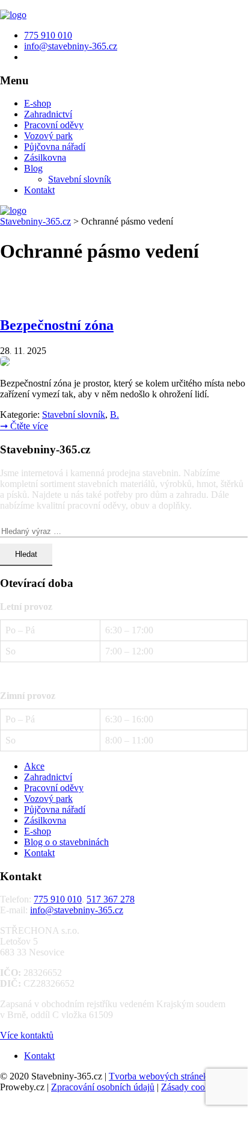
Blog (33, 168)
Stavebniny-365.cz (35, 221)
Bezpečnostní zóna (57, 325)
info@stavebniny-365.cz (76, 910)
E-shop (37, 103)
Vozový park (48, 136)
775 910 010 (58, 899)
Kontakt (39, 190)
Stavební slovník (79, 179)
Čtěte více (24, 426)
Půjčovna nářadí (54, 146)
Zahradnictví (48, 114)
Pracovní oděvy (54, 125)
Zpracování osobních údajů (102, 1087)
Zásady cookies (190, 1087)
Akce (34, 766)
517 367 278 (111, 899)
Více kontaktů (26, 1035)
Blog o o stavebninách (66, 842)
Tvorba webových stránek (158, 1076)
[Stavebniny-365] (13, 15)
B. (114, 414)
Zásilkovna (45, 157)
